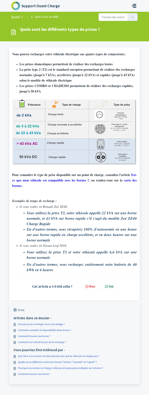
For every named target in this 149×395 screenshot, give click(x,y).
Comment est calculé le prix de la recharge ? (42, 342)
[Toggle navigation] (134, 6)
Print (21, 310)
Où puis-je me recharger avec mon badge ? (41, 324)
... (27, 16)
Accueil (15, 16)
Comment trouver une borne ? (34, 336)
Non (92, 286)
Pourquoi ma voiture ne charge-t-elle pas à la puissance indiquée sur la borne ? (60, 368)
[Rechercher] (132, 17)
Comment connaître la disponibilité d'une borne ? (44, 330)
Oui (111, 286)
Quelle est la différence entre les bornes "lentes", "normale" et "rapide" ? (57, 362)
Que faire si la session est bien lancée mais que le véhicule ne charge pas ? (58, 356)
